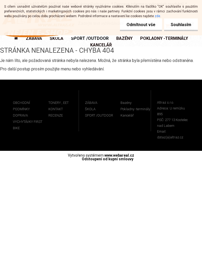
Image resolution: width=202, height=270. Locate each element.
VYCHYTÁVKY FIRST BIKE (27, 125)
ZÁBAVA (91, 103)
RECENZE (55, 115)
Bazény (126, 103)
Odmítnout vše (141, 24)
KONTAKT (55, 109)
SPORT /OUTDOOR (99, 115)
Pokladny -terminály (135, 109)
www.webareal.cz (119, 155)
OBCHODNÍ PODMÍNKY (21, 106)
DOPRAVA (20, 115)
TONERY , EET (58, 103)
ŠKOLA (90, 109)
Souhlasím (181, 24)
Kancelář (127, 115)
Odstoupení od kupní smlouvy (107, 159)
